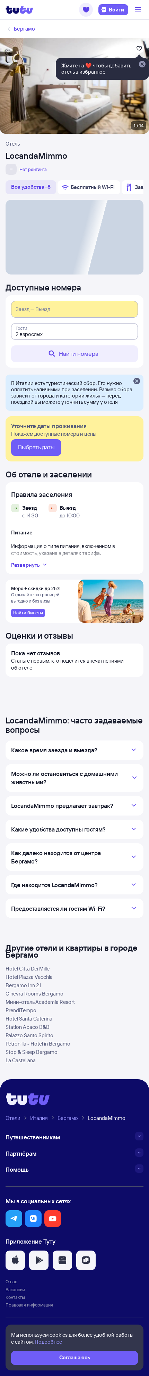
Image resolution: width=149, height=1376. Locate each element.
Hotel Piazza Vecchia (29, 977)
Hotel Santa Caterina (29, 1018)
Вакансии (15, 1289)
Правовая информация (29, 1305)
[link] (28, 613)
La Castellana (21, 1060)
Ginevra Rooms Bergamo (34, 993)
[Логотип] (19, 9)
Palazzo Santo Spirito (29, 1035)
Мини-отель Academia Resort (40, 1002)
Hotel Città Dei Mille (28, 968)
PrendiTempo (21, 1010)
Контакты (15, 1297)
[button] (86, 10)
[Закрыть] (136, 381)
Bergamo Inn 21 (23, 985)
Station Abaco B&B (28, 1027)
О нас (11, 1281)
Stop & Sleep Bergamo (32, 1052)
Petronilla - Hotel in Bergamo (38, 1043)
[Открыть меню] (138, 10)
